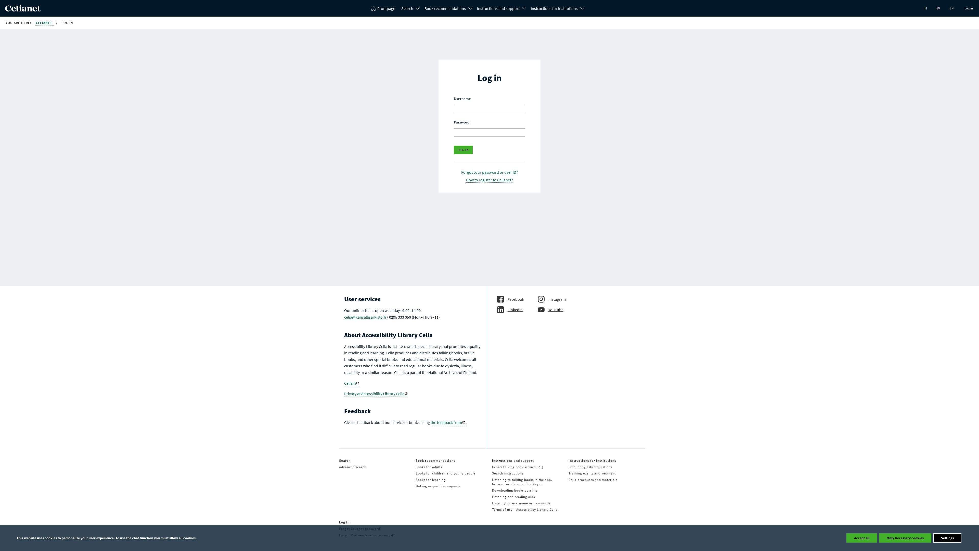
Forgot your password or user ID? (489, 172)
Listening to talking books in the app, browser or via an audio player (522, 482)
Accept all (861, 538)
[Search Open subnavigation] (417, 8)
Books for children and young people (445, 473)
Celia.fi (350, 383)
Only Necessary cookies (905, 538)
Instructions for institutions (554, 8)
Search (407, 8)
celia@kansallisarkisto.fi (365, 317)
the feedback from (446, 422)
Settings (947, 538)
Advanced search (352, 467)
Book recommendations (445, 8)
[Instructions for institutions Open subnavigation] (582, 8)
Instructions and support (498, 8)
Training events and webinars (592, 473)
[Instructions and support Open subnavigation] (524, 8)
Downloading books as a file (514, 490)
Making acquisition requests (438, 486)
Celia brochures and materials (593, 480)
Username (462, 98)
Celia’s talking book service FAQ (517, 467)
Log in (968, 8)
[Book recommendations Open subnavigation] (470, 8)
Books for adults (429, 467)
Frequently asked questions (590, 467)
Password (461, 122)
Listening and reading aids (513, 497)
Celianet (44, 23)
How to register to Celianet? (489, 179)
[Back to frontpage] (23, 10)
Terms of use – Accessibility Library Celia (525, 509)
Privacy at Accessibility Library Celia (374, 393)
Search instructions (507, 473)
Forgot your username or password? (521, 503)
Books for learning (431, 480)
